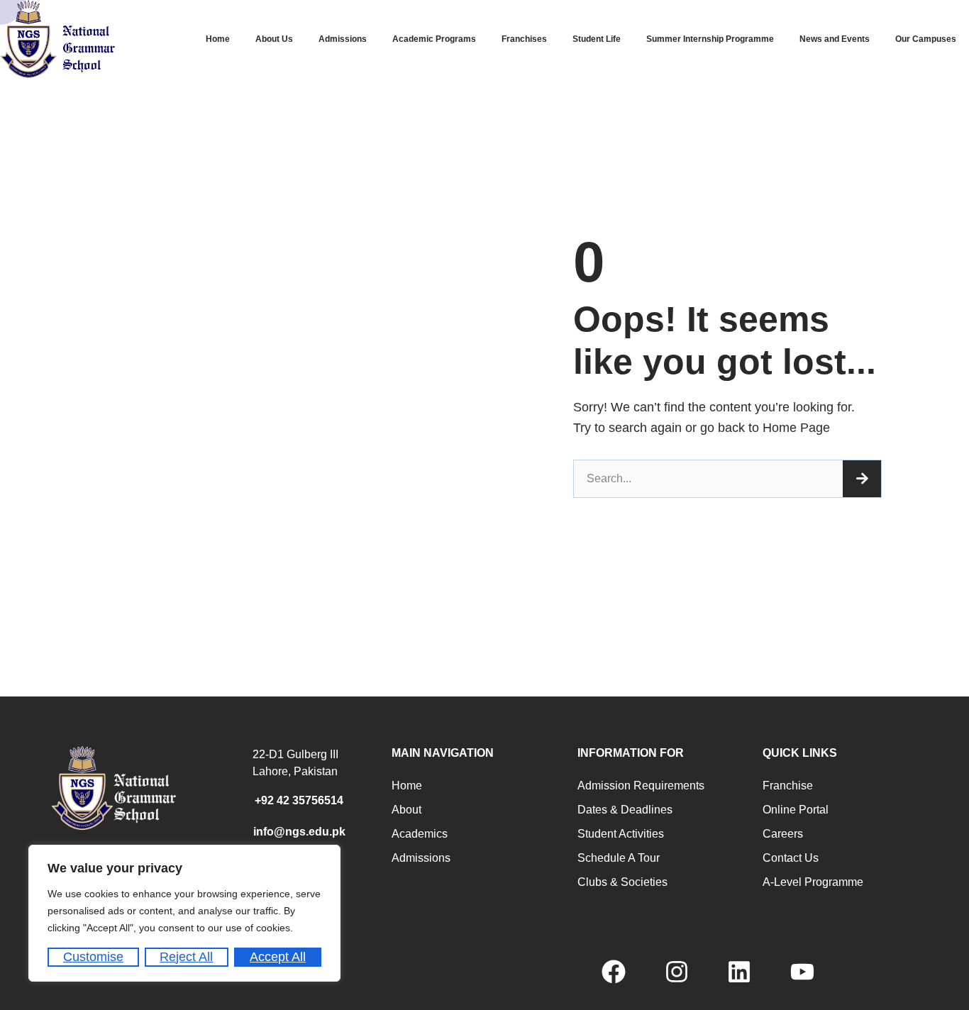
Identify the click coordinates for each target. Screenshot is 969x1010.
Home (218, 39)
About (406, 810)
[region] (184, 913)
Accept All (278, 957)
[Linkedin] (739, 971)
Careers (783, 834)
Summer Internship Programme (710, 39)
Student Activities (620, 834)
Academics (420, 834)
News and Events (834, 39)
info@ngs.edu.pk (299, 832)
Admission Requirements (640, 785)
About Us (274, 39)
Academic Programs (434, 39)
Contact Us (791, 858)
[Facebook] (613, 971)
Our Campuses (925, 39)
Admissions (343, 39)
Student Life (596, 39)
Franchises (524, 39)
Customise (93, 957)
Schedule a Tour (618, 858)
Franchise (788, 785)
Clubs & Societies (622, 882)
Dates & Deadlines (624, 810)
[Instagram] (677, 971)
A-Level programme (813, 882)
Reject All (186, 957)
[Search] (862, 478)
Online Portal (796, 810)
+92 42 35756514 (299, 800)
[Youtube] (801, 971)
